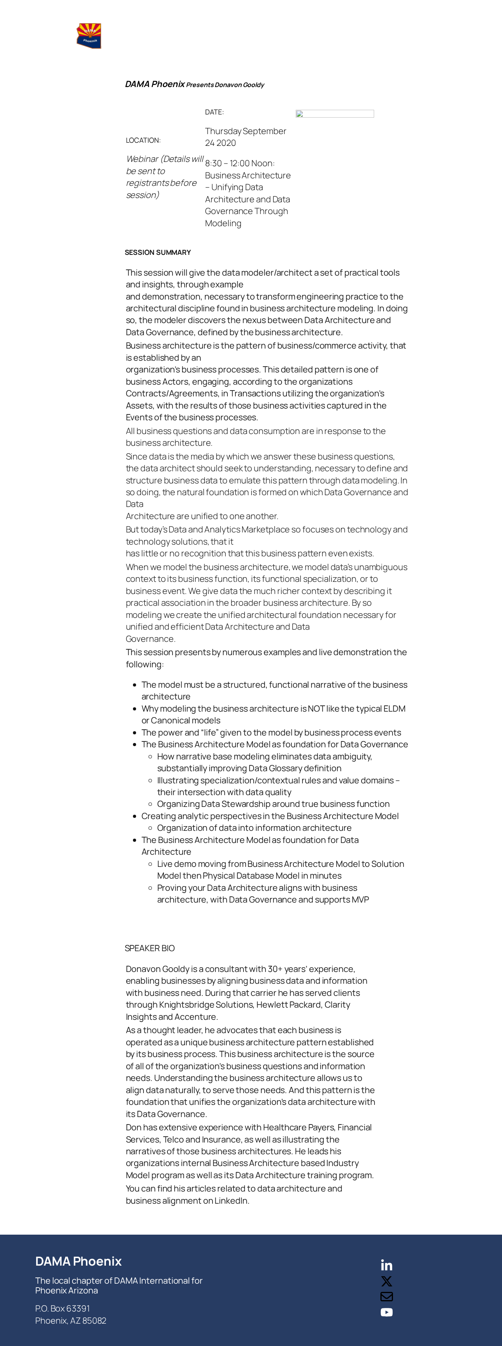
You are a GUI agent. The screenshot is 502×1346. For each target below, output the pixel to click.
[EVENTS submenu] (269, 35)
